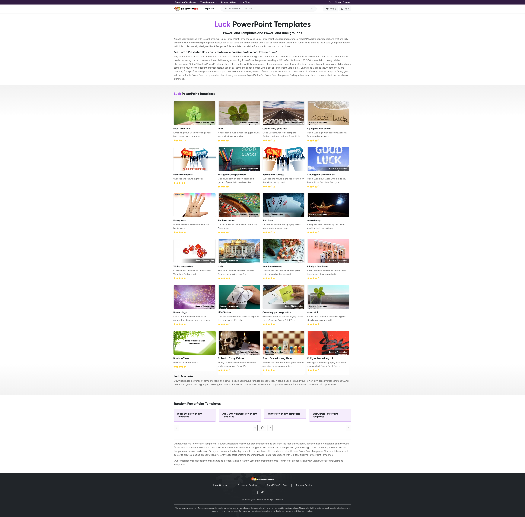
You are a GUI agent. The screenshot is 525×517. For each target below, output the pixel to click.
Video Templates (207, 2)
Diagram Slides (228, 2)
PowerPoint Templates (185, 2)
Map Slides (245, 2)
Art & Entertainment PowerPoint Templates (239, 415)
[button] (345, 8)
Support (346, 2)
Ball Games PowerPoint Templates (325, 415)
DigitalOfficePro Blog (276, 485)
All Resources (231, 9)
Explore (209, 8)
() (332, 9)
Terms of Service (304, 485)
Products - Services (247, 485)
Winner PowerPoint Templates (284, 413)
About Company (221, 485)
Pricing (338, 2)
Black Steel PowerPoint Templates (189, 415)
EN (330, 2)
